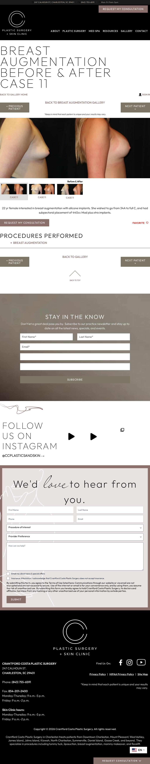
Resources (110, 31)
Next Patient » (135, 107)
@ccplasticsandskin (21, 455)
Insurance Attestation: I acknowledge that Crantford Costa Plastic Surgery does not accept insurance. (58, 578)
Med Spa (94, 31)
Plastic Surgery (74, 31)
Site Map (143, 674)
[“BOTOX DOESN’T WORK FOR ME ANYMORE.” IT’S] (93, 436)
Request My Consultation (24, 222)
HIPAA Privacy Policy (121, 674)
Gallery (127, 31)
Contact (141, 31)
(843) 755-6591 (88, 2)
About (55, 31)
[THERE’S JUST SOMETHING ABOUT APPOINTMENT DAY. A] (71, 436)
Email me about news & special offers (28, 573)
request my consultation (123, 9)
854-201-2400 (18, 691)
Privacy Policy (98, 674)
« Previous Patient (14, 107)
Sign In (146, 94)
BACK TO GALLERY (75, 257)
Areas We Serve (62, 41)
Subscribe (75, 379)
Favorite (138, 222)
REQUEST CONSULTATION (120, 760)
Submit (16, 599)
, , (54, 2)
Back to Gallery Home (14, 94)
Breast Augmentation (30, 243)
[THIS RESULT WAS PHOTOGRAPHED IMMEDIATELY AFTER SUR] (115, 436)
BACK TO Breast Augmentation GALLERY (75, 102)
